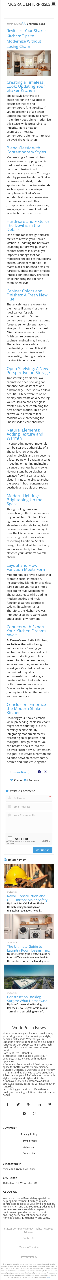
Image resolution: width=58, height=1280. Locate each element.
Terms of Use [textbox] (29, 1140)
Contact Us (29, 1238)
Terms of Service (29, 1247)
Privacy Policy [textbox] (29, 1134)
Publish (44, 850)
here (48, 1277)
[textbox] (29, 4)
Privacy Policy (29, 1257)
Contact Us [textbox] (29, 1153)
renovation (19, 772)
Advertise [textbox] (29, 1147)
